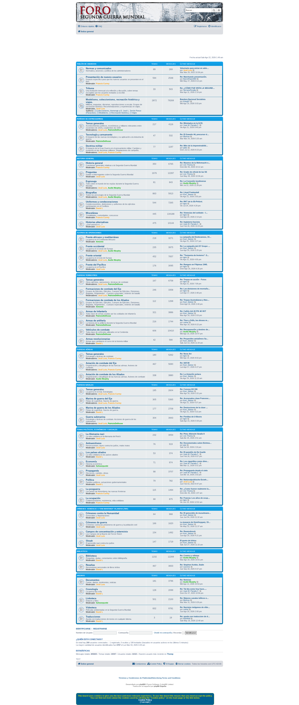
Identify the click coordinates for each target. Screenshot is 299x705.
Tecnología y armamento (99, 134)
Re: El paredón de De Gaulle (193, 452)
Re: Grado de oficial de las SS (193, 172)
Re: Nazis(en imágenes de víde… (195, 607)
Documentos (92, 580)
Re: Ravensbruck (188, 531)
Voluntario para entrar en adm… (194, 68)
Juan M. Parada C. (191, 125)
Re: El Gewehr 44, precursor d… (194, 134)
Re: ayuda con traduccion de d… (195, 616)
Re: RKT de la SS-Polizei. (191, 201)
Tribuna (90, 88)
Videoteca (91, 607)
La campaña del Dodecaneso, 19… (195, 237)
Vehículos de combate (98, 329)
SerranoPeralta (189, 90)
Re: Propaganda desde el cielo (194, 470)
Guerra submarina (95, 417)
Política (90, 480)
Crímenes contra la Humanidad (102, 513)
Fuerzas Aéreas (85, 349)
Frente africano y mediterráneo (102, 237)
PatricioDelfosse (115, 130)
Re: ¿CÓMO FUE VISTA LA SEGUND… (197, 88)
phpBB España (160, 686)
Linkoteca (91, 598)
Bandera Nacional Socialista (192, 99)
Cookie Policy (145, 700)
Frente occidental (95, 246)
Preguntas (91, 172)
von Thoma (188, 165)
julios (185, 148)
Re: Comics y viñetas (189, 556)
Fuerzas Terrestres (87, 275)
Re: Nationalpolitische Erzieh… (194, 480)
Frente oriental (93, 255)
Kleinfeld (186, 618)
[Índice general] (126, 12)
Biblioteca (82, 551)
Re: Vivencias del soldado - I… (194, 213)
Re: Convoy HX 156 (188, 389)
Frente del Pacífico (96, 264)
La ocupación (93, 498)
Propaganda (92, 470)
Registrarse (100, 629)
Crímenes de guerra (96, 522)
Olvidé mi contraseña (163, 633)
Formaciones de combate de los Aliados (107, 300)
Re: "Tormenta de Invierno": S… (194, 255)
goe (184, 445)
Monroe (186, 136)
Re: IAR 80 (184, 363)
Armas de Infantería (96, 311)
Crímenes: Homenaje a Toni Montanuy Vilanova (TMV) (102, 509)
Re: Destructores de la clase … (194, 407)
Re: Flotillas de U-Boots (191, 417)
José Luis (187, 70)
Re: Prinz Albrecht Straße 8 (192, 434)
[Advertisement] (149, 45)
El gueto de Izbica (188, 540)
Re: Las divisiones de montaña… (195, 289)
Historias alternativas (97, 222)
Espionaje (91, 181)
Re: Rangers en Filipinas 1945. (193, 264)
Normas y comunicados (98, 68)
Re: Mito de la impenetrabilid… (194, 146)
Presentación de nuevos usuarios (104, 77)
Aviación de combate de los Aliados (105, 374)
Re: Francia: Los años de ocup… (195, 498)
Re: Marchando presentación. (193, 77)
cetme (185, 322)
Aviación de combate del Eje (101, 363)
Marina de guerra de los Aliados (103, 407)
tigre (185, 204)
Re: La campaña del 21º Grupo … (195, 246)
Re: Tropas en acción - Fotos (193, 279)
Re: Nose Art (186, 354)
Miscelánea (92, 213)
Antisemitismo (93, 443)
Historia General (85, 158)
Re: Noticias (185, 580)
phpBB (142, 684)
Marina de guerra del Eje (99, 398)
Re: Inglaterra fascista (190, 222)
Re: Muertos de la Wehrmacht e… (195, 163)
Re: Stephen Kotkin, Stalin (192, 565)
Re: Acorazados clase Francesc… (195, 398)
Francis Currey (102, 84)
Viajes (134, 113)
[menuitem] (98, 26)
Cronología (92, 589)
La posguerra (93, 489)
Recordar (177, 633)
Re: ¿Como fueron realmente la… (195, 489)
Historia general (94, 163)
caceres (186, 567)
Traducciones (93, 616)
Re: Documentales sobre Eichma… (196, 443)
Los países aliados (96, 452)
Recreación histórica (120, 113)
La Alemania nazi (95, 434)
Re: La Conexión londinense (193, 181)
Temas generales (95, 123)
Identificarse (83, 629)
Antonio (99, 242)
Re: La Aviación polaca (190, 374)
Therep (170, 654)
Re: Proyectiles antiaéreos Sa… (194, 339)
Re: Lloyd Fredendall (189, 192)
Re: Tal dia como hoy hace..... (193, 589)
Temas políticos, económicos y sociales (97, 430)
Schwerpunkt (102, 466)
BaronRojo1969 (189, 79)
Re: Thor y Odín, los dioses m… (194, 320)
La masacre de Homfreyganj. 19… (195, 522)
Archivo (81, 575)
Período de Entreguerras (90, 119)
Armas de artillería (96, 320)
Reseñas (90, 565)
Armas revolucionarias (98, 339)
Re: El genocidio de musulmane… (195, 513)
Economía (91, 461)
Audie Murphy (114, 188)
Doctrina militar (94, 146)
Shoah (89, 540)
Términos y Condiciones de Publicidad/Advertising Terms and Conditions (149, 678)
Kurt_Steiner (188, 194)
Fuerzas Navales (85, 385)
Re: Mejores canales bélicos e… (194, 598)
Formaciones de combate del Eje (103, 289)
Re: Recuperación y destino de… (195, 329)
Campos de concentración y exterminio (107, 531)
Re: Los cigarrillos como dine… (194, 461)
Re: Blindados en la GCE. (191, 123)
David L (99, 208)
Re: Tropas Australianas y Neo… (194, 300)
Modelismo (103, 113)
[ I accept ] (145, 702)
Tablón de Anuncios (86, 64)
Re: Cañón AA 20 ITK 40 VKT (193, 311)
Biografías (91, 192)
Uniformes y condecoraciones (102, 201)
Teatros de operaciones (89, 233)
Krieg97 (186, 101)
